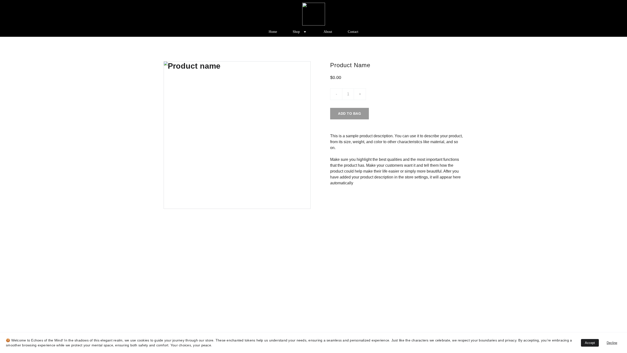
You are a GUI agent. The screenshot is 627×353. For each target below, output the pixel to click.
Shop (296, 32)
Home (273, 32)
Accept (590, 343)
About (328, 32)
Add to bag (349, 113)
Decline (612, 343)
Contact (353, 32)
